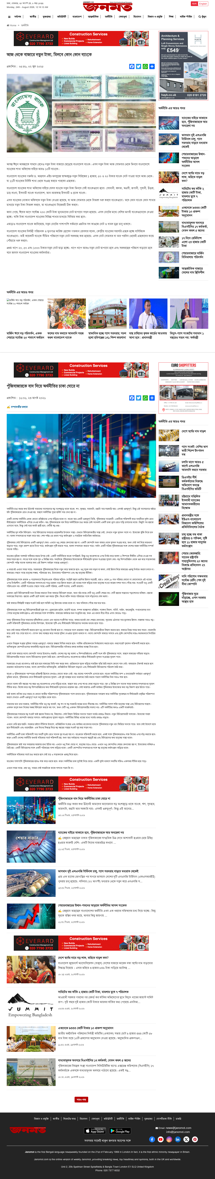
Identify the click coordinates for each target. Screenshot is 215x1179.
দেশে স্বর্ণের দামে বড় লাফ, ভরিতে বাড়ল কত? (193, 177)
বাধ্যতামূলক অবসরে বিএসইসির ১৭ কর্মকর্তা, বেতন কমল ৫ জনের (195, 227)
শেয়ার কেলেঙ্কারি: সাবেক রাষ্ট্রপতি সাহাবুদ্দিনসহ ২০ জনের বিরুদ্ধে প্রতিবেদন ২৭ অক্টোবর (194, 561)
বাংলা (194, 3)
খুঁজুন (203, 16)
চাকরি (178, 1118)
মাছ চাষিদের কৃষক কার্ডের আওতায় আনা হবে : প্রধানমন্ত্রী (148, 335)
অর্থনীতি (108, 16)
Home (12, 25)
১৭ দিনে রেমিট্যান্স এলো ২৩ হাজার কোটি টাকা (194, 242)
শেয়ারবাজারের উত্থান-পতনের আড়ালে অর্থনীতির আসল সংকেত (194, 160)
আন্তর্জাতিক (93, 16)
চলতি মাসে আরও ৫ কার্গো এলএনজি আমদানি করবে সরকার (194, 466)
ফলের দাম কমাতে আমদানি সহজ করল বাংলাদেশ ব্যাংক (66, 335)
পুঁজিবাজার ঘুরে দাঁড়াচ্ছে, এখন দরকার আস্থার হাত (194, 598)
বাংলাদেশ (77, 16)
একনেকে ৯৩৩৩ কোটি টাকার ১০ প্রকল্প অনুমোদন (194, 211)
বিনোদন (137, 16)
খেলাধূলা (123, 16)
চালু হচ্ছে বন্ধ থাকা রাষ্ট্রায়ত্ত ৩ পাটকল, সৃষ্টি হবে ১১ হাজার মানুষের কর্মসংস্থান (194, 540)
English (203, 3)
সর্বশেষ (17, 16)
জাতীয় (33, 16)
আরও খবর (81, 1099)
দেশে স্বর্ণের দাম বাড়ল (194, 431)
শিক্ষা (171, 16)
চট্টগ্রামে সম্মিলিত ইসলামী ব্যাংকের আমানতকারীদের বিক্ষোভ (191, 502)
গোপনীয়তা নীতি (164, 1118)
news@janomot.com (178, 1128)
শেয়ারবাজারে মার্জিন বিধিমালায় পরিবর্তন (193, 255)
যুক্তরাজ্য (47, 16)
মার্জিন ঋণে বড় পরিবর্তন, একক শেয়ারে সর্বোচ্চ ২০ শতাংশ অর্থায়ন (25, 335)
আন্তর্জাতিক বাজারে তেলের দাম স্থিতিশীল (193, 270)
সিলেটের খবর (69, 1118)
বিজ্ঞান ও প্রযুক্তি (155, 16)
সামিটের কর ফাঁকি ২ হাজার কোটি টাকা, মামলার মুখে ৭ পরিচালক (193, 194)
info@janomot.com (178, 1132)
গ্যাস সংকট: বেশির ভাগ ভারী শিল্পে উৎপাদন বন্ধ (195, 450)
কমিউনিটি (61, 16)
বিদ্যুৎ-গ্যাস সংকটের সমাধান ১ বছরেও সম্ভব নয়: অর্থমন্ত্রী (187, 335)
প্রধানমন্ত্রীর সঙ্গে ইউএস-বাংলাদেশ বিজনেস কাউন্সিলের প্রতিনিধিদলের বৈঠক (193, 521)
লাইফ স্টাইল (186, 16)
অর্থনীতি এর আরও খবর (172, 108)
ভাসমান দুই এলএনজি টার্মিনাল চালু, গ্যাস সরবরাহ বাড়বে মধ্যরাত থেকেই (194, 141)
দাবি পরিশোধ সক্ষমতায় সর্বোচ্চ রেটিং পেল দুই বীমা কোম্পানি (195, 580)
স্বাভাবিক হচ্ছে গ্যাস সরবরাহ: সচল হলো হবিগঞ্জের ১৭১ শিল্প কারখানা (107, 335)
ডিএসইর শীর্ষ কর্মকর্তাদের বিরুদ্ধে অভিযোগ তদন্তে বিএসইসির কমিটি (192, 483)
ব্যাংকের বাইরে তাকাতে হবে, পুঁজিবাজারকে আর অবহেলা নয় (194, 122)
